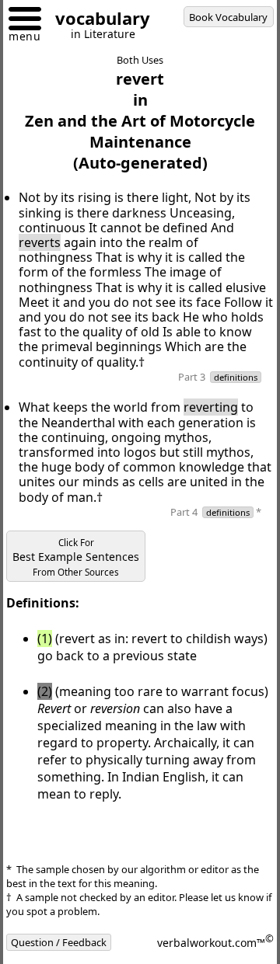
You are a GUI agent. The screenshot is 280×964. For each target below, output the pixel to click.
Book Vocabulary (228, 17)
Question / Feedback (59, 942)
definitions (235, 377)
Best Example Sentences (75, 557)
